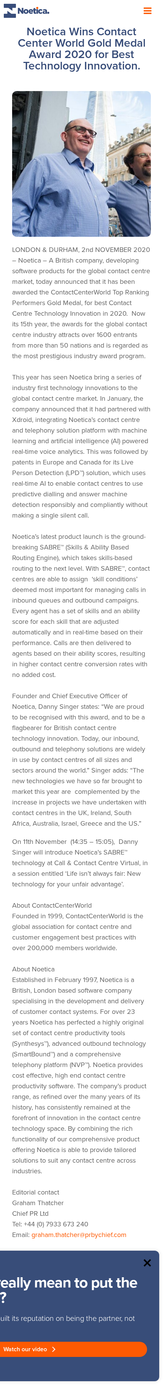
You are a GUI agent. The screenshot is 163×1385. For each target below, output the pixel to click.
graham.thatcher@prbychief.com (80, 1235)
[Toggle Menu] (147, 10)
